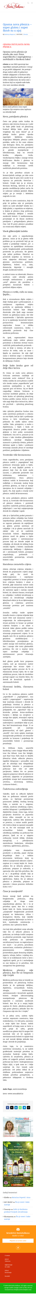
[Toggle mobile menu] (32, 3)
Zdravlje (25, 34)
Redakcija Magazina (9, 34)
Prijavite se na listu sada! (18, 1240)
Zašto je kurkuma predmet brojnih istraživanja (16, 1210)
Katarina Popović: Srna (21, 1197)
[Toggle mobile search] (28, 3)
